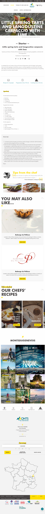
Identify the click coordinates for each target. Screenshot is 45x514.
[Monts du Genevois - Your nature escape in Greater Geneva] (32, 5)
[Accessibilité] (37, 5)
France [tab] (7, 452)
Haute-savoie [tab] (37, 452)
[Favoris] (40, 5)
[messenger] (42, 510)
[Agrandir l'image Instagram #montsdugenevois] (8, 352)
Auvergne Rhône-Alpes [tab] (22, 452)
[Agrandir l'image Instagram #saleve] (37, 396)
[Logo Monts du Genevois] (22, 418)
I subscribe (22, 446)
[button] (42, 6)
